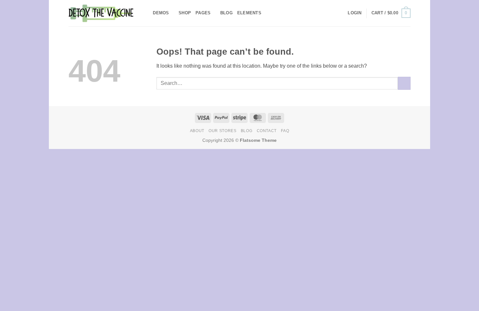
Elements (249, 12)
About (197, 130)
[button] (354, 13)
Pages (203, 12)
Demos (161, 12)
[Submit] (404, 83)
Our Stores (222, 130)
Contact (267, 130)
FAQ (285, 130)
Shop (185, 12)
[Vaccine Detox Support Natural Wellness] (101, 13)
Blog (226, 12)
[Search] (145, 13)
